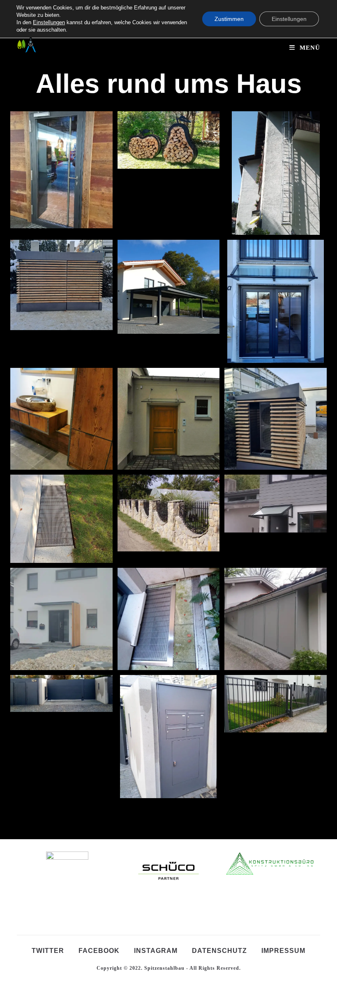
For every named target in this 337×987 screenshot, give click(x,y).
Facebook (99, 950)
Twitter (48, 950)
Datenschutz (219, 950)
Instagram (156, 950)
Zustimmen (229, 19)
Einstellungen (49, 22)
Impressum (283, 950)
